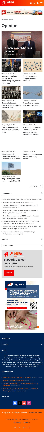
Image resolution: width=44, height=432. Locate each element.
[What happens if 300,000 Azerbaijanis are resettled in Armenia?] (11, 143)
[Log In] (31, 4)
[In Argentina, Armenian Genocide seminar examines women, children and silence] (32, 116)
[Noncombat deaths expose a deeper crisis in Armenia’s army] (11, 92)
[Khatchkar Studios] (22, 12)
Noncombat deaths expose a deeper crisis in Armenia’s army (11, 105)
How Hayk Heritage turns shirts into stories (17, 199)
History (8, 419)
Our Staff (15, 419)
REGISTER (9, 273)
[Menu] (41, 4)
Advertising (17, 422)
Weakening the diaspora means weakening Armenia (32, 156)
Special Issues (23, 419)
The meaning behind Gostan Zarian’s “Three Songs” (10, 129)
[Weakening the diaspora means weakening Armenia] (32, 143)
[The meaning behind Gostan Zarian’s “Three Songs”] (11, 116)
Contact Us (26, 422)
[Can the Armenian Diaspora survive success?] (32, 65)
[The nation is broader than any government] (32, 92)
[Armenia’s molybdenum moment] (22, 44)
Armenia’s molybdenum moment (13, 202)
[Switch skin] (34, 4)
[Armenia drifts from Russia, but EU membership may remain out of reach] (11, 65)
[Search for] (38, 4)
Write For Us (34, 419)
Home (5, 19)
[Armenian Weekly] (8, 3)
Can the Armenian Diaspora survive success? (30, 78)
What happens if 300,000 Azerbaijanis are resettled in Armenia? (11, 156)
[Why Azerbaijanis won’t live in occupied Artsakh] (11, 168)
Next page (34, 186)
